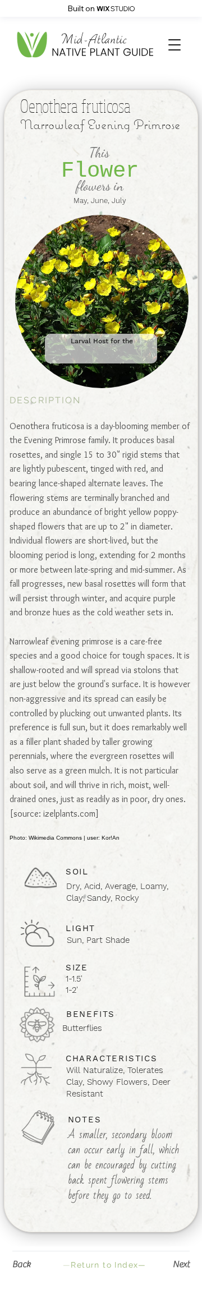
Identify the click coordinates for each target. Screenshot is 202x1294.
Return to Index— (104, 1264)
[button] (174, 44)
